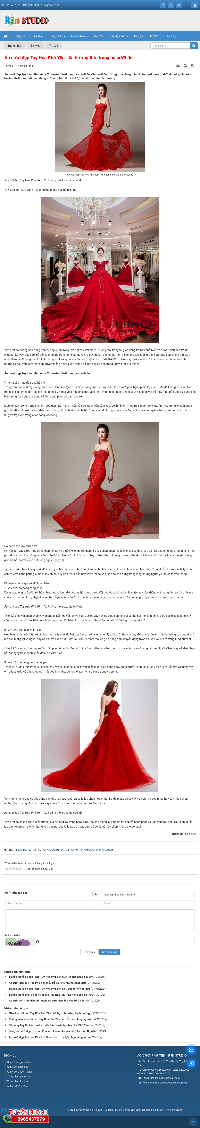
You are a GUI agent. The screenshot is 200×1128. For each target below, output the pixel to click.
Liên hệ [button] (171, 36)
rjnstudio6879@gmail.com (43, 5)
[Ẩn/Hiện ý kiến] (95, 894)
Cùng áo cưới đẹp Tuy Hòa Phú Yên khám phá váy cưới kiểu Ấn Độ (49, 1031)
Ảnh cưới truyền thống (19, 1071)
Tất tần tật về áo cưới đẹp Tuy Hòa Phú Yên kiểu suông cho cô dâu (49, 988)
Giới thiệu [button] (38, 36)
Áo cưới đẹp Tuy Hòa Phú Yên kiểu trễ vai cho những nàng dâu (47, 983)
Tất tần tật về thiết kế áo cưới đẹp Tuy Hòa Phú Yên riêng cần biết (48, 994)
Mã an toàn (12, 935)
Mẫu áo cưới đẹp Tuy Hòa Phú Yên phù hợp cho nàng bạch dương (49, 1013)
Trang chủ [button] (20, 36)
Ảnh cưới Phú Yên (17, 1086)
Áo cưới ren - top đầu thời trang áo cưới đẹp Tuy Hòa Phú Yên (47, 1000)
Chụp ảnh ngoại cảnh (19, 1062)
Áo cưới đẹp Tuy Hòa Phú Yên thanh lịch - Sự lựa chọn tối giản (47, 1037)
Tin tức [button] (154, 36)
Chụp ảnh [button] (56, 36)
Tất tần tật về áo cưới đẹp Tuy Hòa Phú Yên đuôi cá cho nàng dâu (48, 976)
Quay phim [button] (78, 36)
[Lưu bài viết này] (193, 66)
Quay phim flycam (17, 1081)
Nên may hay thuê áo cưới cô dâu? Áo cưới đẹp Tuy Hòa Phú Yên (49, 1025)
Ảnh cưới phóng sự (18, 1066)
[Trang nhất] (6, 36)
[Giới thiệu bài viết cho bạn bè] (178, 66)
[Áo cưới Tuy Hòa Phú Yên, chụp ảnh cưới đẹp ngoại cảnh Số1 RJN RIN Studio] (26, 20)
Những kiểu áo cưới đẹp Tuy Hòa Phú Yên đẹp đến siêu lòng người (50, 1019)
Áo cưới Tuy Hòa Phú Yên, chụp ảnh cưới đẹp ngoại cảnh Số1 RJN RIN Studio (138, 1109)
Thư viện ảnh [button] (117, 36)
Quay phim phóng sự (19, 1076)
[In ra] (186, 66)
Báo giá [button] (139, 36)
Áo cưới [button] (98, 36)
